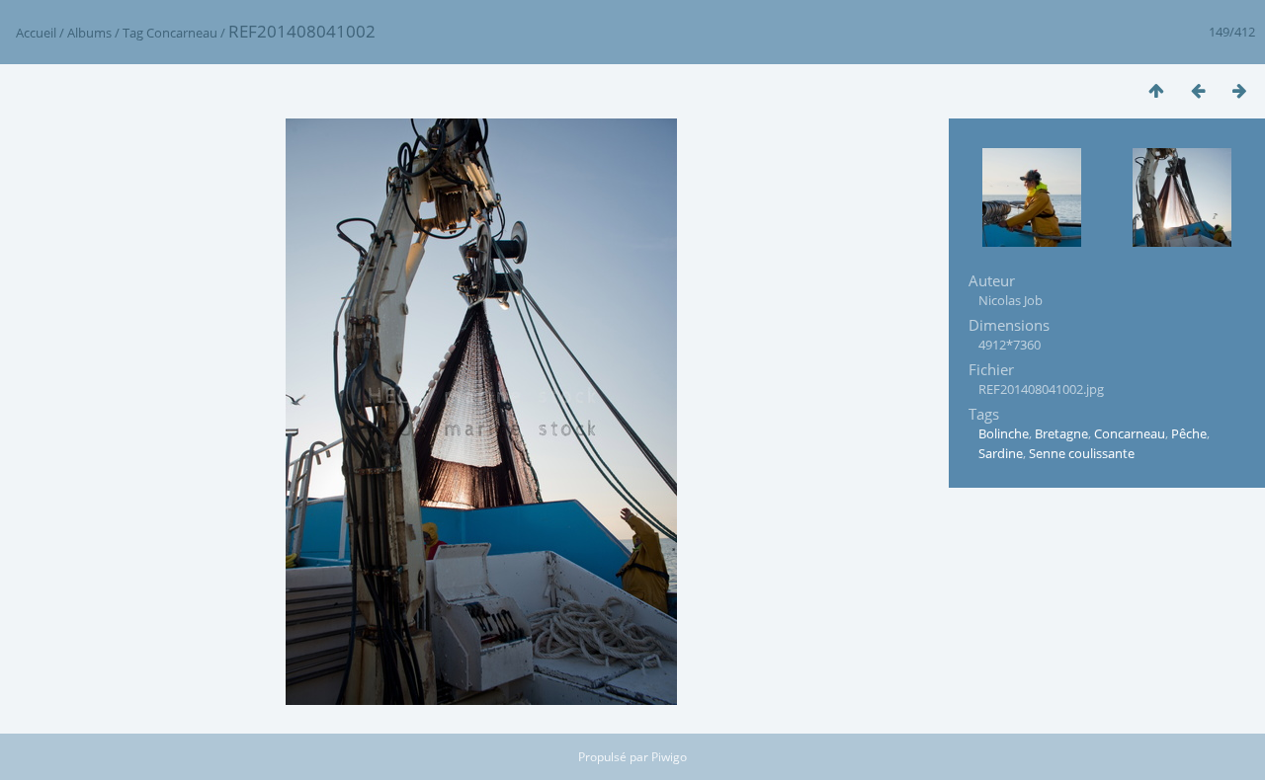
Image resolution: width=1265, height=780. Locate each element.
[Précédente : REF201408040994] (1198, 90)
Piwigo (669, 756)
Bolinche (1003, 433)
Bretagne (1061, 433)
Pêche (1189, 433)
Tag (133, 32)
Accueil (36, 32)
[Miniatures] (1156, 90)
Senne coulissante (1082, 453)
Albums (89, 32)
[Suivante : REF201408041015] (1239, 90)
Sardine (1000, 453)
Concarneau (181, 32)
